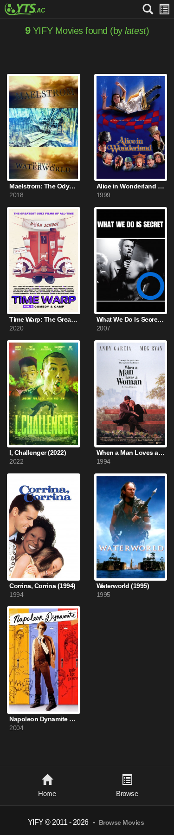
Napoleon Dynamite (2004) (43, 719)
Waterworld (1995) (123, 586)
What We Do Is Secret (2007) (131, 319)
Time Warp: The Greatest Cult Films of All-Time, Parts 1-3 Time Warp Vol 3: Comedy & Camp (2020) (43, 319)
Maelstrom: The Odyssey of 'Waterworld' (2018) (43, 186)
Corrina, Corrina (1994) (42, 586)
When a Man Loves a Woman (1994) (131, 452)
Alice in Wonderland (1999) (131, 186)
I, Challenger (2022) (37, 452)
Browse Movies (121, 822)
